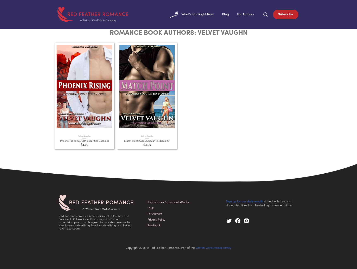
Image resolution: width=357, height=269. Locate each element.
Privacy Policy (156, 219)
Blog (225, 14)
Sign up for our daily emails (244, 201)
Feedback (154, 225)
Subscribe (285, 14)
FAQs (151, 208)
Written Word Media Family (213, 248)
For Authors (245, 14)
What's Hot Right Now (197, 14)
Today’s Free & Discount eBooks (168, 202)
